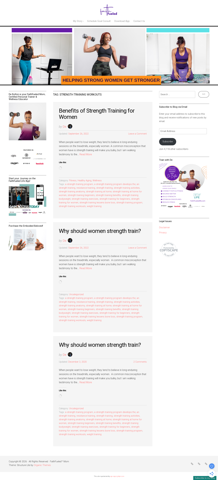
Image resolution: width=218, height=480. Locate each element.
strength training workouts (72, 206)
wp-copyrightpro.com (117, 476)
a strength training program (79, 184)
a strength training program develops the (114, 184)
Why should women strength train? (100, 231)
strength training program (129, 202)
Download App (122, 21)
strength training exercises (85, 199)
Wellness (97, 180)
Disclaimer (164, 227)
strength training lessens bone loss (97, 202)
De (64, 126)
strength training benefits (108, 195)
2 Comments (140, 362)
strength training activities (127, 188)
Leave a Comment (137, 133)
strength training (104, 188)
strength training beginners (81, 195)
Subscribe (167, 141)
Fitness (72, 180)
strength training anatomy (72, 191)
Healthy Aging (84, 180)
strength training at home (99, 191)
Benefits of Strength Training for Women (97, 113)
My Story (77, 21)
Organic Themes (42, 465)
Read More (85, 154)
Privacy (163, 232)
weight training (94, 206)
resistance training (85, 188)
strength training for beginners (114, 199)
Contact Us (139, 21)
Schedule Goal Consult (99, 21)
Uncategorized (76, 294)
